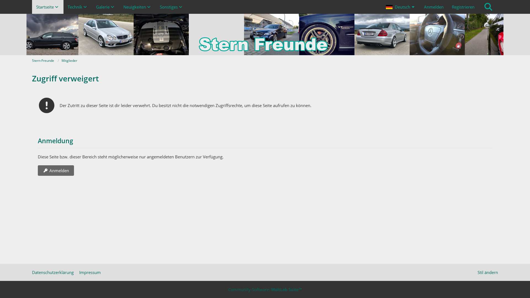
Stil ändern (488, 272)
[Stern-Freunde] (265, 34)
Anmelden (434, 7)
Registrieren (463, 7)
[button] (401, 7)
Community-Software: (265, 289)
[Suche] (488, 7)
